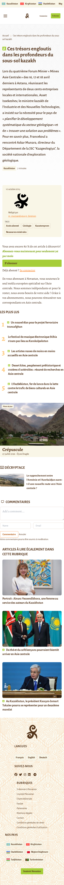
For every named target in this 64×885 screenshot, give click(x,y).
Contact (20, 818)
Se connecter (27, 270)
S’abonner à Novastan (27, 789)
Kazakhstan (9, 168)
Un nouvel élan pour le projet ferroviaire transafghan (32, 324)
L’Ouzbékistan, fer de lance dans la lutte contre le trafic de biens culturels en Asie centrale (33, 388)
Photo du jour (8, 406)
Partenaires (22, 808)
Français (20, 757)
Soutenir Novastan (32, 871)
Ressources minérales (16, 232)
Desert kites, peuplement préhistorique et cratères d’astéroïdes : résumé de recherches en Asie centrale (36, 369)
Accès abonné (12, 226)
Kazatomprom (42, 226)
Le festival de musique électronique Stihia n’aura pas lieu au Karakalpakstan (32, 339)
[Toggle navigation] (5, 16)
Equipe (20, 803)
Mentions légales (24, 813)
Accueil (5, 35)
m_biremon (30, 216)
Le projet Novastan (25, 794)
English (31, 757)
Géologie (27, 226)
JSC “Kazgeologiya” (42, 148)
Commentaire (9, 534)
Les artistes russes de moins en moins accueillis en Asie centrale (31, 353)
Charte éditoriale (24, 799)
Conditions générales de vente (30, 822)
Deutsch (43, 757)
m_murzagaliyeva (16, 216)
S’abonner (55, 16)
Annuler (22, 534)
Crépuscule (13, 449)
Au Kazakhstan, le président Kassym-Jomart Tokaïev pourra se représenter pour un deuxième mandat (30, 705)
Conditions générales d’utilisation (32, 827)
